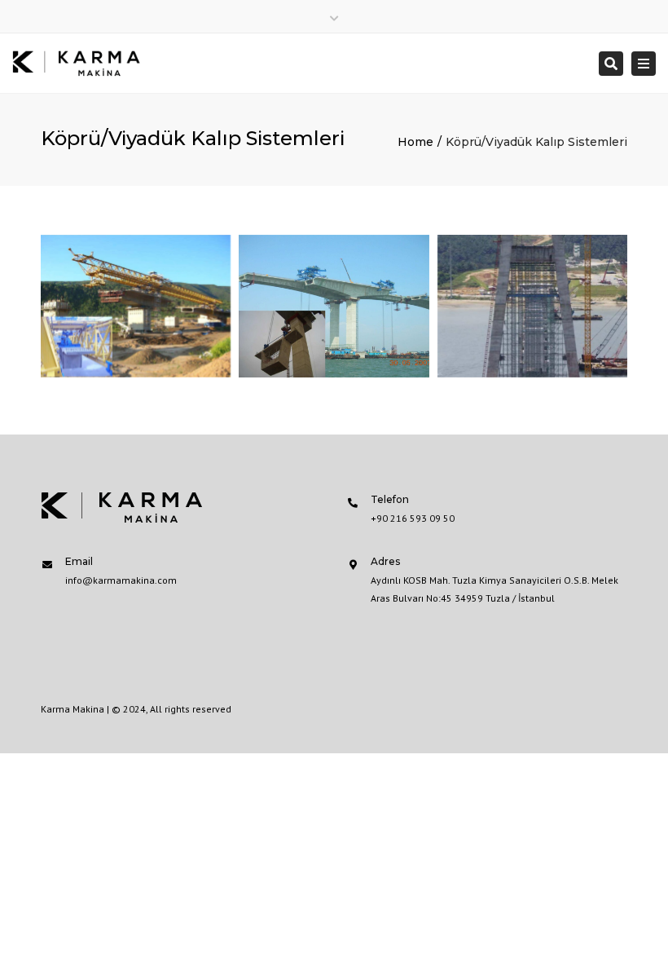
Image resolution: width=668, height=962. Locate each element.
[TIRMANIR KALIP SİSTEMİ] (532, 306)
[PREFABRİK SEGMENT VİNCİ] (333, 306)
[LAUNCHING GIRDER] (136, 306)
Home (415, 142)
